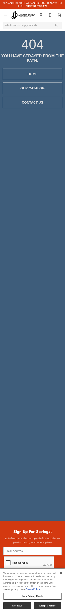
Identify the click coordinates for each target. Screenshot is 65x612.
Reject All (17, 605)
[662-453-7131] (50, 15)
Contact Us (32, 102)
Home (33, 74)
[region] (32, 590)
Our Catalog (32, 88)
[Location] (41, 15)
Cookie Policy (33, 589)
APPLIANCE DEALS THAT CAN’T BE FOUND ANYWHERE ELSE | (32, 4)
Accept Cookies (47, 605)
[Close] (61, 573)
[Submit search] (56, 25)
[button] (5, 15)
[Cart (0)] (60, 15)
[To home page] (23, 15)
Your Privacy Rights (32, 596)
